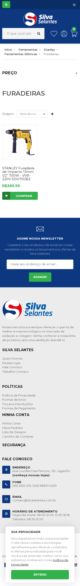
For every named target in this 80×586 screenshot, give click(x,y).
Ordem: (8, 114)
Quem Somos (12, 358)
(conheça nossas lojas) (31, 475)
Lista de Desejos (14, 432)
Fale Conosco (12, 367)
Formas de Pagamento (19, 408)
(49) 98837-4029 (45, 485)
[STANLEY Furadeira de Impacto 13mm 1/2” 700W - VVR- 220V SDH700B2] (20, 142)
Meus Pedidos (12, 428)
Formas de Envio (14, 399)
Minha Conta (11, 423)
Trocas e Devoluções (17, 404)
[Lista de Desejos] (54, 36)
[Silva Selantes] (40, 15)
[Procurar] (39, 33)
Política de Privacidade (19, 395)
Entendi (40, 574)
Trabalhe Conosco (15, 371)
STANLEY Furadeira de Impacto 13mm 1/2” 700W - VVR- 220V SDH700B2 (18, 173)
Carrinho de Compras (17, 436)
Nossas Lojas (11, 363)
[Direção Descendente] (52, 114)
